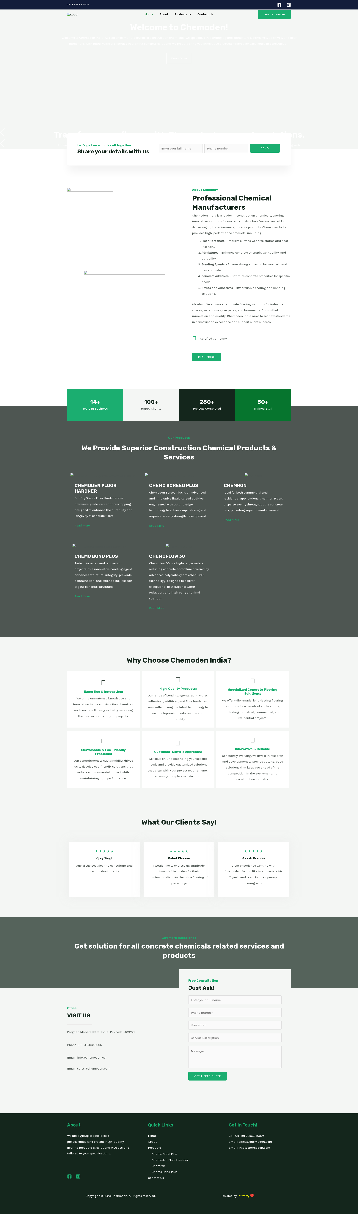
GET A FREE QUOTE (207, 1076)
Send (265, 148)
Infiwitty (243, 1196)
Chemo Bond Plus (164, 1154)
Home (149, 14)
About (164, 14)
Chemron (158, 1166)
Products (181, 14)
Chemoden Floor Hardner (170, 1160)
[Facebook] (279, 5)
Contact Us (205, 14)
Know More (179, 58)
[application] (189, 14)
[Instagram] (289, 5)
